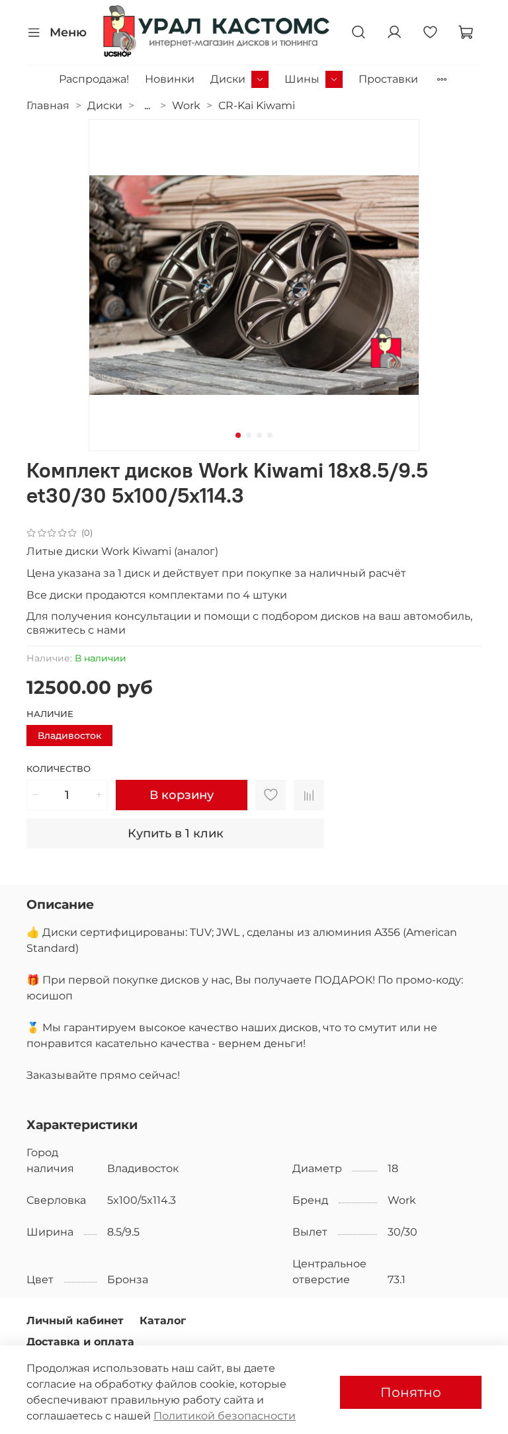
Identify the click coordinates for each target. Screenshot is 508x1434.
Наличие (49, 714)
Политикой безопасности (224, 1416)
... (147, 106)
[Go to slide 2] (248, 435)
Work (186, 105)
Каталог (163, 1320)
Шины (301, 79)
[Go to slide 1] (238, 435)
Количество (58, 769)
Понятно (410, 1392)
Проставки (388, 79)
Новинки (169, 79)
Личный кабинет (75, 1320)
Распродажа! (94, 79)
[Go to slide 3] (259, 435)
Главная (47, 105)
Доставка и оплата (80, 1341)
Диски (227, 79)
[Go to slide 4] (270, 435)
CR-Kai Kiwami (256, 105)
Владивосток (69, 735)
